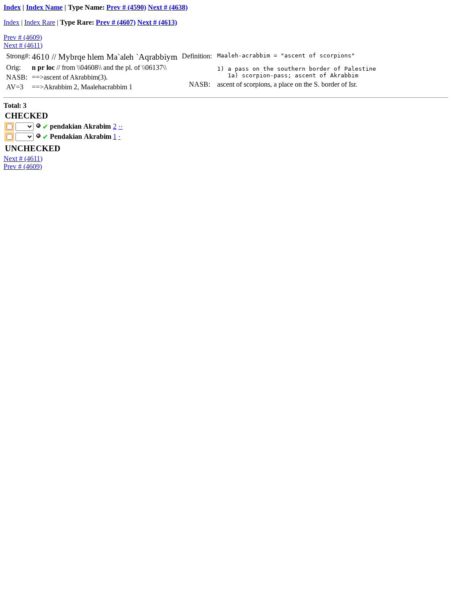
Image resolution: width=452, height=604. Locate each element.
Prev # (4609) (23, 37)
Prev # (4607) (116, 22)
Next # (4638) (168, 7)
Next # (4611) (23, 45)
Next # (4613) (157, 22)
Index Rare (39, 22)
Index (12, 7)
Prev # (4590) (126, 7)
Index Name (44, 7)
